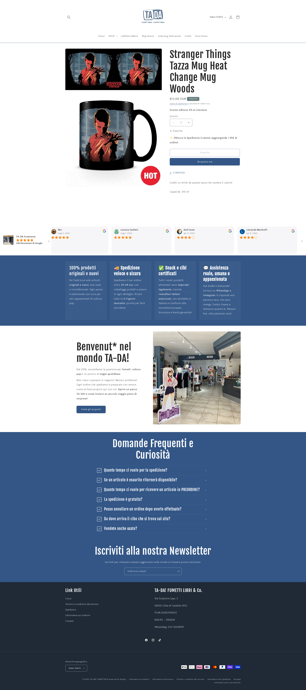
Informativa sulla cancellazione (227, 683)
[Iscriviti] (178, 571)
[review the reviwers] (91, 232)
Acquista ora (204, 161)
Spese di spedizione (179, 104)
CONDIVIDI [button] (179, 173)
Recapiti (237, 679)
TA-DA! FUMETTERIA (99, 679)
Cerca (68, 598)
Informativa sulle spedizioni (219, 679)
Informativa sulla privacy (163, 679)
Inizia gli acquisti (91, 409)
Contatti (69, 621)
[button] (68, 17)
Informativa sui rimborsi (77, 615)
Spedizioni (70, 610)
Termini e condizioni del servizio (81, 604)
